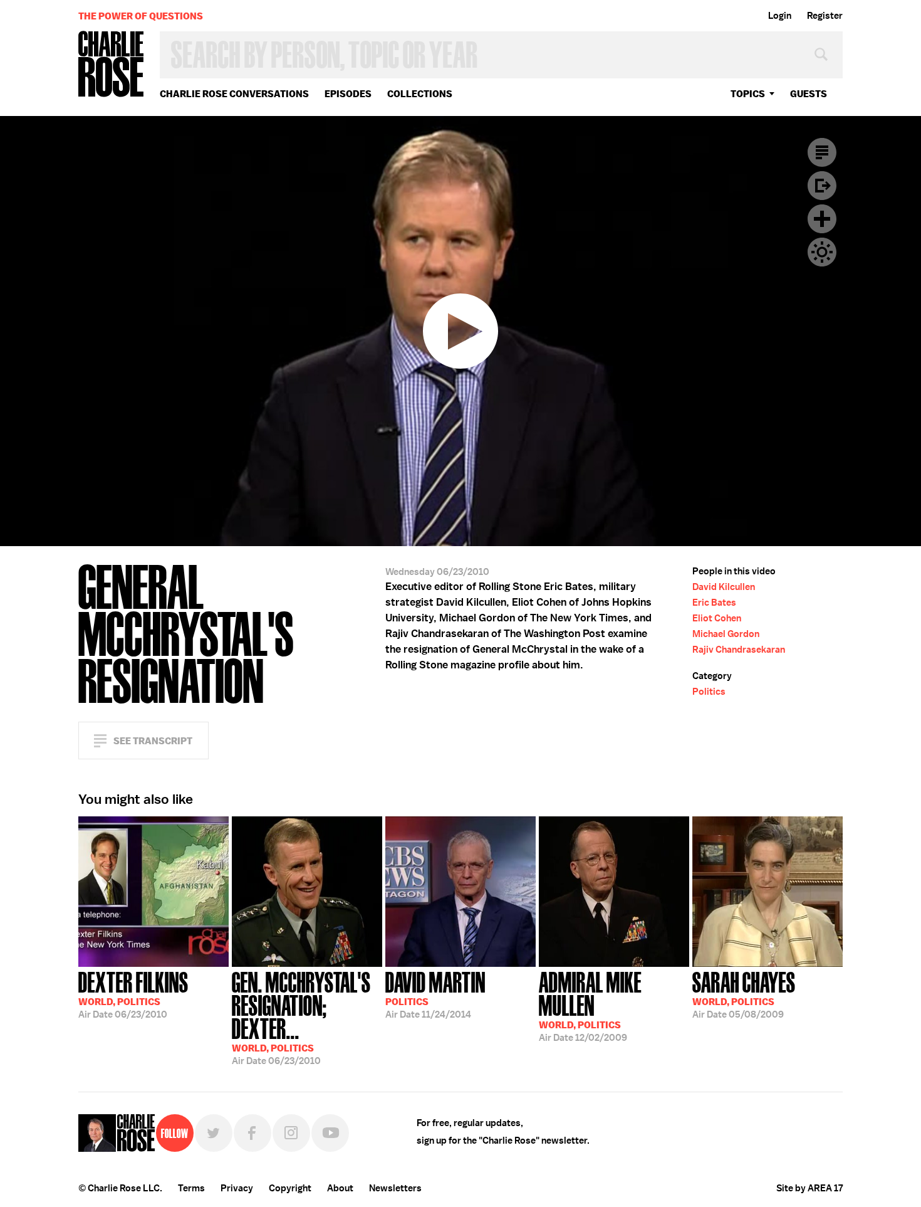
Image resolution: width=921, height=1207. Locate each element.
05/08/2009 (744, 994)
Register (825, 15)
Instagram (291, 1133)
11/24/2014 (435, 994)
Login (779, 15)
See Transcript (152, 741)
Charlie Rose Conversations (234, 94)
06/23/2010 (133, 994)
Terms (191, 1188)
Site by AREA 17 (809, 1188)
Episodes (348, 94)
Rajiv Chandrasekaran (738, 649)
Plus (822, 218)
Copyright (290, 1188)
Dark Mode (822, 252)
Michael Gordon (725, 634)
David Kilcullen (723, 587)
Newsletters (395, 1188)
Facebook (252, 1133)
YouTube (330, 1133)
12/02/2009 (590, 1005)
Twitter (213, 1133)
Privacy (237, 1188)
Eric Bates (714, 602)
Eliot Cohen (716, 618)
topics (748, 94)
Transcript (822, 152)
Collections (419, 94)
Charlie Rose (111, 65)
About (340, 1188)
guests (808, 94)
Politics (709, 691)
